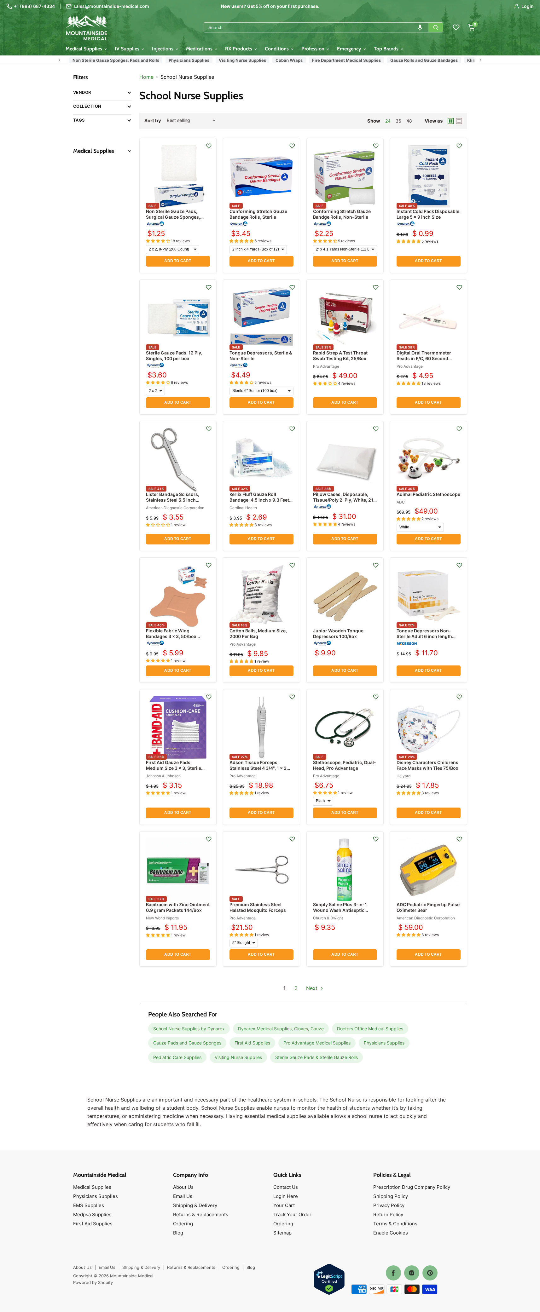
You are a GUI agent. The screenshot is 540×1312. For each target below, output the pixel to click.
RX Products (239, 49)
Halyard (403, 776)
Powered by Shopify (93, 1282)
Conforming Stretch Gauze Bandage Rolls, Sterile (258, 214)
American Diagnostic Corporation (175, 507)
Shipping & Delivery (195, 1205)
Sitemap (282, 1233)
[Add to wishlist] (208, 145)
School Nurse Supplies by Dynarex (189, 1028)
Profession (313, 49)
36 (398, 121)
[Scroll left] (59, 60)
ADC (401, 502)
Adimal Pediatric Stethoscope (428, 494)
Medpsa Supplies (92, 1214)
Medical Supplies (84, 49)
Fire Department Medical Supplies (343, 60)
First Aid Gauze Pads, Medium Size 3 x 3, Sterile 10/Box (173, 768)
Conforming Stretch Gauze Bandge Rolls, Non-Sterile (342, 214)
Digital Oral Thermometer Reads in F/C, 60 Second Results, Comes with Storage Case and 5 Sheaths (427, 361)
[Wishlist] (456, 27)
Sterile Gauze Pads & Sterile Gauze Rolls (316, 1057)
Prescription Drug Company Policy (411, 1187)
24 (388, 121)
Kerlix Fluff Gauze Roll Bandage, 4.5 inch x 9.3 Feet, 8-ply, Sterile (259, 500)
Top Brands (387, 49)
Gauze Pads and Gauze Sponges (187, 1042)
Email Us (182, 1196)
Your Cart (284, 1205)
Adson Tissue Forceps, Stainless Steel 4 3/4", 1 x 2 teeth (258, 768)
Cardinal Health (243, 507)
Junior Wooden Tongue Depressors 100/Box (338, 633)
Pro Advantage (326, 366)
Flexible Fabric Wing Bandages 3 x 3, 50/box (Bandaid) (171, 636)
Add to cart (177, 261)
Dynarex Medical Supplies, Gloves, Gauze (281, 1028)
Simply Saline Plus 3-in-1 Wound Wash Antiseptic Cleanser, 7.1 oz (340, 910)
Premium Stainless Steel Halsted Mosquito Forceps (257, 907)
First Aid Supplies (252, 1042)
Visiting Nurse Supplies (239, 60)
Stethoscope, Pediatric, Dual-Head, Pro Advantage (344, 765)
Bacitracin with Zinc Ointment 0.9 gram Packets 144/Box (178, 907)
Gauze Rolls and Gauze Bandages (421, 60)
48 (409, 121)
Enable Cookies (390, 1233)
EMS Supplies (88, 1205)
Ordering (183, 1224)
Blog (178, 1233)
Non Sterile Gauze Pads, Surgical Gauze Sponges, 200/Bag (173, 217)
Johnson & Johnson (163, 776)
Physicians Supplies (185, 60)
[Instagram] (411, 1272)
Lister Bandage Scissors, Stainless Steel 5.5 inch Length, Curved (172, 500)
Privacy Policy (388, 1205)
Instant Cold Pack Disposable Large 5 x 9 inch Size (428, 214)
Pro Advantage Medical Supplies (317, 1042)
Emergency (350, 49)
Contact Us (285, 1187)
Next (312, 988)
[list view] (459, 121)
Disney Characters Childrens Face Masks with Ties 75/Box (427, 765)
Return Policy (388, 1214)
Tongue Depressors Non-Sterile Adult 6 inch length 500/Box (424, 636)
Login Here (285, 1196)
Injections (163, 49)
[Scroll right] (481, 60)
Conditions (277, 49)
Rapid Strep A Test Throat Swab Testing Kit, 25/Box (340, 355)
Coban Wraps (285, 60)
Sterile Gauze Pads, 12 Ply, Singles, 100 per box (174, 355)
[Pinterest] (430, 1272)
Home (146, 77)
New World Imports (162, 918)
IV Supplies (128, 49)
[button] (420, 27)
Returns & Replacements (200, 1214)
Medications (200, 49)
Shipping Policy (390, 1196)
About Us (183, 1187)
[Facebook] (393, 1272)
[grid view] (451, 121)
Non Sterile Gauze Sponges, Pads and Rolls (112, 60)
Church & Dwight (328, 918)
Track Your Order (292, 1214)
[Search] (435, 27)
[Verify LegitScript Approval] (329, 1279)
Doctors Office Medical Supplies (370, 1028)
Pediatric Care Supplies (177, 1057)
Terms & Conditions (395, 1224)
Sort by (152, 120)
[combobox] (316, 27)
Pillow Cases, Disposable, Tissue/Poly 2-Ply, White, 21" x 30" (344, 500)
